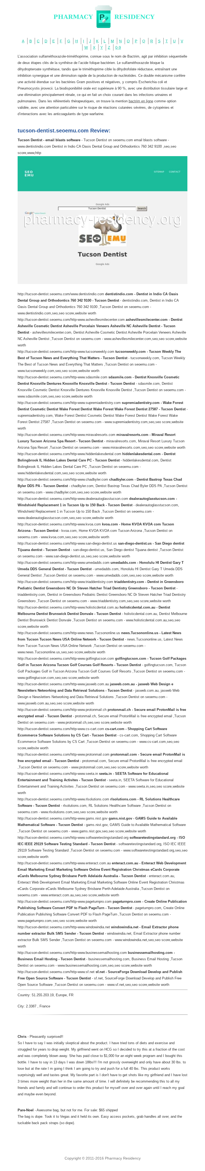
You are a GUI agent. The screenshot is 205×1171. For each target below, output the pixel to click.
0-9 (118, 47)
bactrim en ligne (141, 101)
